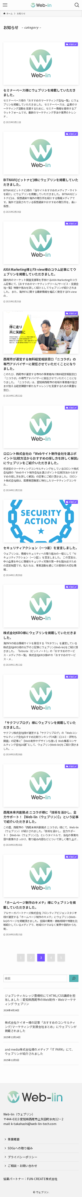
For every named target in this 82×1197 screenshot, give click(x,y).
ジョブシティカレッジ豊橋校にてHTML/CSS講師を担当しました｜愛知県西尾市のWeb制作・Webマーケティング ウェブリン (40, 999)
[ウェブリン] (41, 5)
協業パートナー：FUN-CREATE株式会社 (30, 1179)
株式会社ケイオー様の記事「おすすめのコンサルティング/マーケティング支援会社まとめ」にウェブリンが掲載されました (41, 1026)
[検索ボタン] (77, 5)
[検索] (73, 978)
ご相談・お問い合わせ (22, 1166)
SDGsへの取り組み (20, 1148)
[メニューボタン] (5, 5)
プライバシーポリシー (22, 1157)
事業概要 (14, 1139)
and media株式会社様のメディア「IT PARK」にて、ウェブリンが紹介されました (39, 1051)
